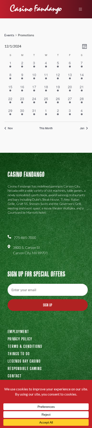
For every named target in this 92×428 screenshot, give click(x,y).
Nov (10, 128)
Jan (82, 128)
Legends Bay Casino (24, 361)
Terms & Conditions (25, 346)
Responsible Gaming (25, 368)
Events (9, 35)
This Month (46, 128)
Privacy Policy (20, 338)
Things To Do (18, 353)
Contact (15, 375)
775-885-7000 (25, 237)
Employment (18, 331)
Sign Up (47, 305)
